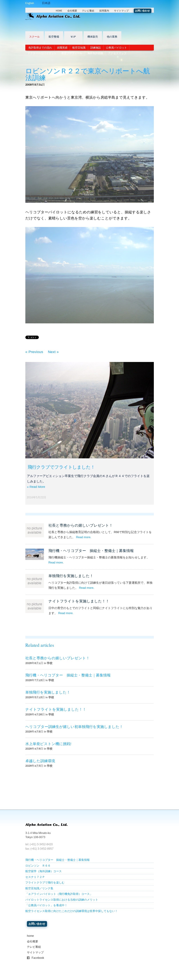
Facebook (38, 957)
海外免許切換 (95, 53)
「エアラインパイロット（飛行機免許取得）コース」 (58, 893)
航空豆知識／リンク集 (39, 888)
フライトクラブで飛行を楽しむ (45, 882)
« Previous (34, 352)
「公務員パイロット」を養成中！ (46, 905)
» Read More (36, 487)
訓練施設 (95, 47)
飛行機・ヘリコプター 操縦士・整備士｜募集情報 (91, 551)
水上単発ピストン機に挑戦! (48, 744)
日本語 (46, 3)
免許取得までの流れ (40, 47)
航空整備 (54, 37)
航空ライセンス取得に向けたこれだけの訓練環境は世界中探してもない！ (71, 911)
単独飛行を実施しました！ (70, 576)
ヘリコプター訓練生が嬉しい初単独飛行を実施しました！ (74, 727)
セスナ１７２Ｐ (35, 876)
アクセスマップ (117, 53)
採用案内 (104, 10)
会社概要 (72, 10)
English (29, 3)
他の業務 (112, 37)
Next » (53, 352)
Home (59, 10)
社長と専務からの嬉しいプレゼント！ (80, 525)
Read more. (83, 537)
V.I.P (73, 37)
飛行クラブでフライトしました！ (61, 467)
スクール (34, 37)
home (30, 935)
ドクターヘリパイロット (42, 53)
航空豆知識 (78, 47)
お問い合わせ (142, 10)
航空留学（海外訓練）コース (43, 871)
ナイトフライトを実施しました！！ (78, 601)
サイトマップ (121, 10)
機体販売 (92, 37)
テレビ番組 (88, 10)
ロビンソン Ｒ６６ (38, 865)
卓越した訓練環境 (40, 761)
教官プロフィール (71, 53)
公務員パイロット (116, 47)
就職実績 (62, 47)
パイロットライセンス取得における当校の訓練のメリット (61, 899)
